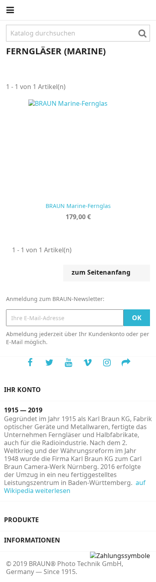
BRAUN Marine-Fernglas (78, 206)
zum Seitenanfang (106, 273)
